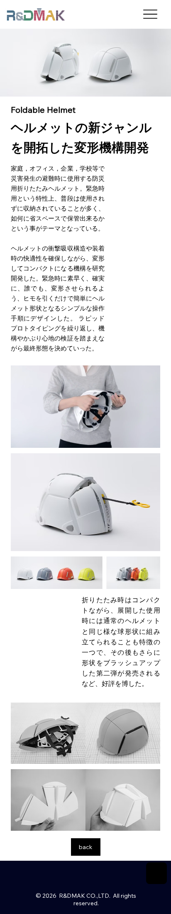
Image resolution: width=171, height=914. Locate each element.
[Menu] (150, 14)
